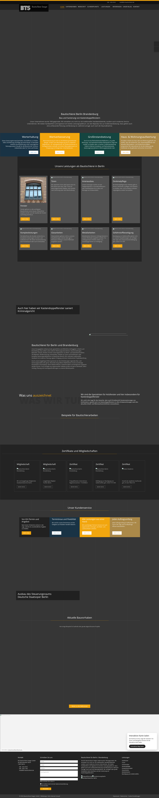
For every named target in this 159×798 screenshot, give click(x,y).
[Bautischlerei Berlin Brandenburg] (33, 202)
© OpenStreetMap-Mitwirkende (15, 750)
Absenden (45, 789)
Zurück (4, 58)
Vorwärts (155, 58)
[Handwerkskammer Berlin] (89, 778)
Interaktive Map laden (137, 746)
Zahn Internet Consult (54, 796)
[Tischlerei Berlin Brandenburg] (34, 11)
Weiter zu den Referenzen (80, 706)
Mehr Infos (34, 152)
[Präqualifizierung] (86, 776)
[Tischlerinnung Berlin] (99, 776)
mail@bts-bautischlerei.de (127, 2)
